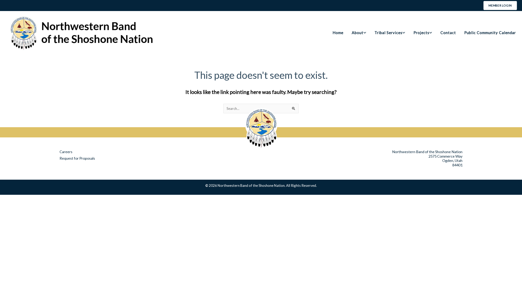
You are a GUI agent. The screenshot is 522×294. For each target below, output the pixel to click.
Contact (448, 32)
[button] (364, 33)
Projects (421, 32)
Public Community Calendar (490, 32)
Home (338, 32)
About (357, 32)
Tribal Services (388, 32)
